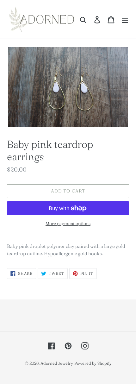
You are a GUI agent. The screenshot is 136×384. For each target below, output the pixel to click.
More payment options (68, 223)
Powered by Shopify (93, 363)
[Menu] (125, 19)
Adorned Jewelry (56, 363)
